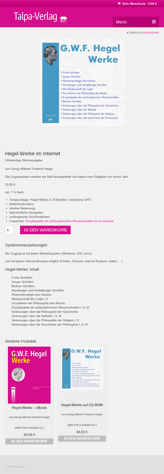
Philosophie (151, 32)
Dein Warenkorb (139, 3)
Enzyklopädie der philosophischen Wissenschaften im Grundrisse (70, 221)
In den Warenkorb (45, 230)
